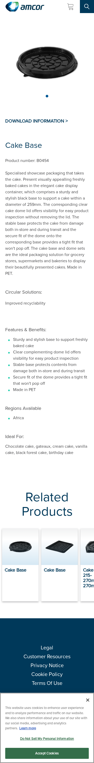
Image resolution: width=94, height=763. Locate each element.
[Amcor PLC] (24, 6)
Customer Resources (47, 656)
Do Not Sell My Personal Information (47, 738)
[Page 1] (47, 96)
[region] (47, 728)
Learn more (27, 728)
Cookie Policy (47, 674)
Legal (47, 647)
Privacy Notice (47, 665)
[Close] (87, 700)
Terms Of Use (47, 683)
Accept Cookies (47, 753)
